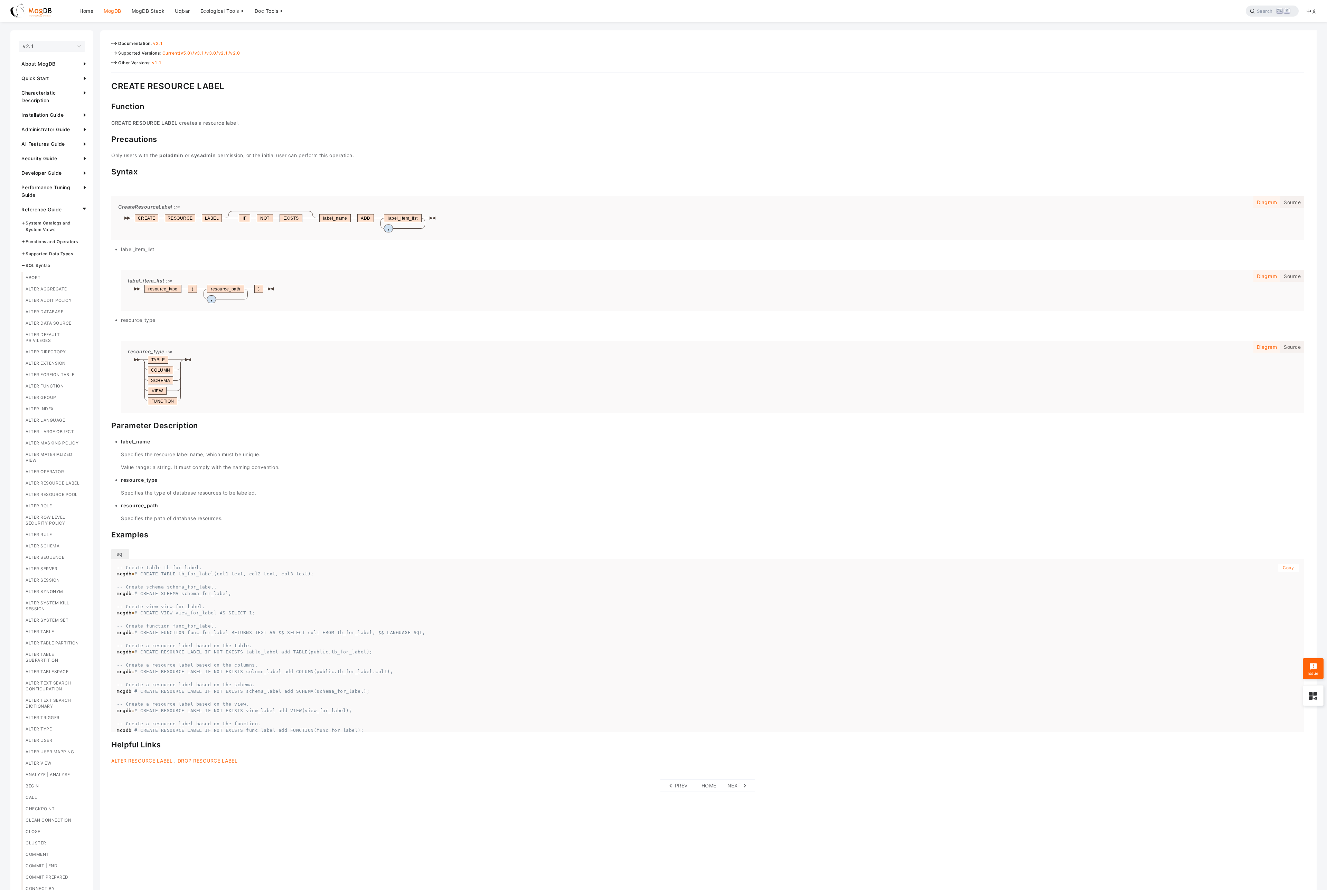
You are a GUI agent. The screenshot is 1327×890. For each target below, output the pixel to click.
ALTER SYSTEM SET (47, 620)
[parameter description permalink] (106, 425)
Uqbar (182, 11)
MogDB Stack (148, 11)
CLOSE (33, 831)
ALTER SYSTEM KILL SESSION (47, 605)
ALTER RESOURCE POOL (52, 494)
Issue (1313, 673)
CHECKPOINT (40, 808)
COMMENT (37, 854)
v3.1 (199, 53)
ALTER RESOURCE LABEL (52, 483)
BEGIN (32, 785)
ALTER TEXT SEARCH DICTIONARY (48, 703)
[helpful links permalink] (106, 744)
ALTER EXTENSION (46, 363)
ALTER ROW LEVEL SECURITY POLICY (45, 520)
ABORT (33, 277)
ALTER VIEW (38, 763)
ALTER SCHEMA (42, 545)
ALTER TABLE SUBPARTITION (42, 657)
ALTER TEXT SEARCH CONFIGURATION (48, 685)
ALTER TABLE (40, 631)
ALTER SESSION (43, 580)
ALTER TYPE (39, 728)
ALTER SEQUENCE (45, 557)
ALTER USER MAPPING (50, 751)
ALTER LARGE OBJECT (50, 431)
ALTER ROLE (39, 505)
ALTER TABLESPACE (47, 671)
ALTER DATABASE (44, 311)
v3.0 (211, 53)
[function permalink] (106, 105)
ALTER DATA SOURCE (49, 323)
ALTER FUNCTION (45, 386)
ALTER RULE (39, 534)
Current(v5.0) (177, 53)
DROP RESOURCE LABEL (208, 761)
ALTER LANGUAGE (45, 420)
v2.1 (158, 43)
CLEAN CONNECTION (48, 820)
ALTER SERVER (41, 568)
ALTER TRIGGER (43, 717)
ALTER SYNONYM (44, 591)
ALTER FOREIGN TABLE (50, 374)
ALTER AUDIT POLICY (49, 300)
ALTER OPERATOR (45, 471)
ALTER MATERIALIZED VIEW (49, 457)
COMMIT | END (41, 865)
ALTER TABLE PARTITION (52, 642)
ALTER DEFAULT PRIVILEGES (43, 337)
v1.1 (157, 62)
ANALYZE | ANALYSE (48, 774)
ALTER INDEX (40, 408)
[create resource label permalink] (106, 85)
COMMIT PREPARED (47, 877)
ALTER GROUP (41, 397)
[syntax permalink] (106, 171)
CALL (31, 797)
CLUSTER (36, 842)
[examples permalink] (106, 534)
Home (86, 11)
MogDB (112, 11)
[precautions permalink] (106, 138)
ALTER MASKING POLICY (52, 443)
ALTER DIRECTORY (46, 351)
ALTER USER (39, 740)
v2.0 (235, 53)
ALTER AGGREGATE (46, 288)
